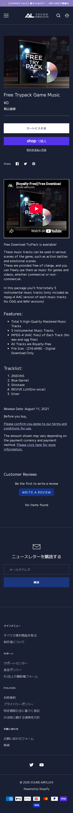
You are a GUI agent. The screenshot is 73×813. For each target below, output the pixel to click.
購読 (36, 582)
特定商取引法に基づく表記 (22, 710)
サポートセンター (16, 663)
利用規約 (10, 697)
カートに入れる (36, 128)
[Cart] (67, 15)
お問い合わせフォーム (19, 738)
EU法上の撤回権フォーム (21, 676)
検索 (7, 745)
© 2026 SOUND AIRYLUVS (36, 782)
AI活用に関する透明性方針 (22, 717)
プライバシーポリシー (19, 704)
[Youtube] (41, 765)
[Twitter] (31, 765)
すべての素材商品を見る (20, 635)
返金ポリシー (13, 669)
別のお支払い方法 (36, 150)
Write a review (36, 492)
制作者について (14, 641)
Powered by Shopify (36, 789)
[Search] (58, 15)
